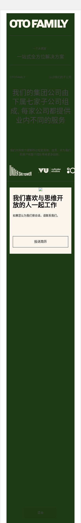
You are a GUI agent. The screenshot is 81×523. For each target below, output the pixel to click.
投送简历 (40, 241)
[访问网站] (21, 170)
